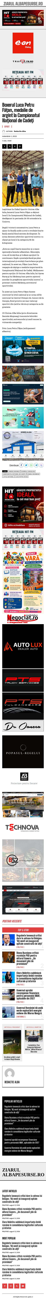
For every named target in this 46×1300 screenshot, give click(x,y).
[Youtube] (22, 1286)
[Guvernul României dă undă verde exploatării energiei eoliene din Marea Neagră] (8, 1012)
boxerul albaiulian (28, 471)
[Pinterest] (15, 146)
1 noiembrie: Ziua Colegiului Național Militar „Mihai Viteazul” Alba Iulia (33, 1048)
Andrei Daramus (14, 471)
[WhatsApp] (20, 146)
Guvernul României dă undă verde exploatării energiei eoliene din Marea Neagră (30, 1010)
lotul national (8, 476)
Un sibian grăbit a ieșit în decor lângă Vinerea (12, 1058)
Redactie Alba (20, 131)
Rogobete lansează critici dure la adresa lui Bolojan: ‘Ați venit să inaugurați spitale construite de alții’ (29, 939)
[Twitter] (9, 146)
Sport (7, 126)
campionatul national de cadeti (14, 474)
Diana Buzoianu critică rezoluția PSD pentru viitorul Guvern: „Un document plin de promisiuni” (28, 958)
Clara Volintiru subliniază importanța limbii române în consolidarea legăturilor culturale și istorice (30, 977)
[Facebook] (4, 146)
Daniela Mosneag (33, 474)
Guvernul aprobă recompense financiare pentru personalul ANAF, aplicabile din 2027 (28, 994)
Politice (20, 947)
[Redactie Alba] (4, 131)
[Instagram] (10, 1286)
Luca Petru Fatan (22, 476)
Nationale (21, 1017)
